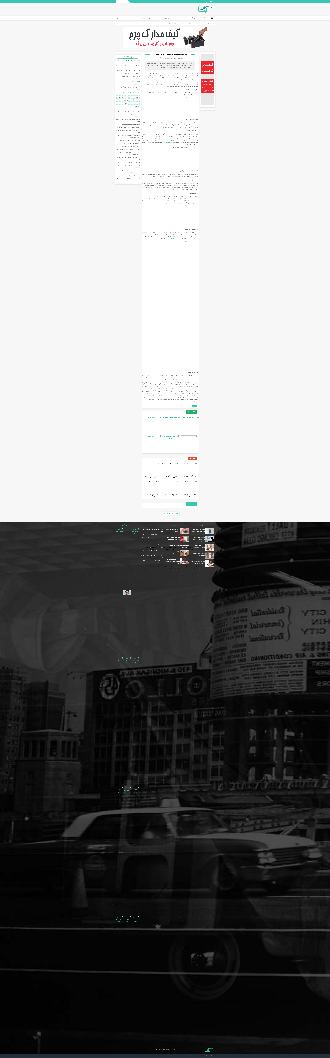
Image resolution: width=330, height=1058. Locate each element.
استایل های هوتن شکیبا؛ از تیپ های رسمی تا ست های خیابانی (189, 495)
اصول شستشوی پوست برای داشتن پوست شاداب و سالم (128, 111)
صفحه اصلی (125, 1056)
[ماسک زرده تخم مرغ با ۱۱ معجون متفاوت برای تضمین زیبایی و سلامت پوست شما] (170, 500)
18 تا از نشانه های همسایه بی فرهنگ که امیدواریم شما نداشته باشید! (173, 561)
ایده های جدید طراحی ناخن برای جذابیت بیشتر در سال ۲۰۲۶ (152, 477)
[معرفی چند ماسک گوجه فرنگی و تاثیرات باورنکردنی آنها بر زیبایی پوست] (189, 500)
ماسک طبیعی (182, 406)
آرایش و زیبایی (197, 18)
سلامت (179, 18)
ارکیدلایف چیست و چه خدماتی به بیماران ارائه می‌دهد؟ (128, 127)
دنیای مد (154, 18)
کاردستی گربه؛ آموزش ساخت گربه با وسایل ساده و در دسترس (198, 530)
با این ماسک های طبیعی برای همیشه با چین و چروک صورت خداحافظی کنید (151, 567)
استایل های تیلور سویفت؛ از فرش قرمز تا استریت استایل (152, 495)
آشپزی (184, 18)
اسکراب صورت (170, 239)
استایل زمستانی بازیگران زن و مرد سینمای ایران (171, 477)
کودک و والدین (139, 18)
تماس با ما (207, 2)
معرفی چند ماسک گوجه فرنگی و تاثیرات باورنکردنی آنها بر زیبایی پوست (189, 567)
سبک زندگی (206, 18)
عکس (174, 18)
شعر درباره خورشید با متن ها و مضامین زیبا (131, 146)
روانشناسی (147, 18)
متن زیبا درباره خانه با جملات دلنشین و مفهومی (130, 74)
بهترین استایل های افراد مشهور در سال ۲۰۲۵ (171, 495)
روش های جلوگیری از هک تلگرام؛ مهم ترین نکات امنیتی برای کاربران (199, 539)
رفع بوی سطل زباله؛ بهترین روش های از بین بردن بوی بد (128, 97)
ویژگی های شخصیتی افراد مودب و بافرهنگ (130, 103)
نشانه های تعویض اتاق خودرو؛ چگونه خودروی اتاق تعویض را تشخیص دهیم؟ (129, 136)
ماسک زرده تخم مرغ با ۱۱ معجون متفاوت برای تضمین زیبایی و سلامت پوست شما (170, 567)
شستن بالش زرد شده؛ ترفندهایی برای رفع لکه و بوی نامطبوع (173, 538)
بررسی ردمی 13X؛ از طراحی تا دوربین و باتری (130, 100)
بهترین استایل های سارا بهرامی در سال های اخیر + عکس (190, 477)
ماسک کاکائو (168, 142)
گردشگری (190, 18)
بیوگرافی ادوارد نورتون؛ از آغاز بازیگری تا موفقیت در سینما (128, 149)
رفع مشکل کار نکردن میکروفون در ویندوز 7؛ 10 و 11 (128, 176)
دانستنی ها (160, 18)
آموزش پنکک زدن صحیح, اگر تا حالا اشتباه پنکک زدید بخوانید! (198, 562)
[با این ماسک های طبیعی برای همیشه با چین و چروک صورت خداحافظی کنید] (151, 500)
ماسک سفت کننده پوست (192, 388)
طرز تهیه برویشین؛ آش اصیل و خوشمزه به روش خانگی (128, 163)
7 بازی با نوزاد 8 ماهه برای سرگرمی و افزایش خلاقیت (128, 71)
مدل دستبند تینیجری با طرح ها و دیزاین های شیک (129, 143)
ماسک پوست (187, 406)
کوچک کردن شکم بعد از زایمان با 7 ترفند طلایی (129, 140)
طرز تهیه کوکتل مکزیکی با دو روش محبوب (131, 124)
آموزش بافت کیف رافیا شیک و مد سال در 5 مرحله (173, 552)
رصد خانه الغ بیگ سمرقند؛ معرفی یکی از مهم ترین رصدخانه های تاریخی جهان (129, 153)
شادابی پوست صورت (180, 190)
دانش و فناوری (168, 18)
